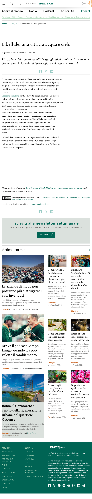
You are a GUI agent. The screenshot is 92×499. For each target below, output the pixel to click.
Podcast (48, 11)
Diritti (14, 17)
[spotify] (64, 485)
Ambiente (6, 17)
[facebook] (49, 485)
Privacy (28, 466)
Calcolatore (8, 480)
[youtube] (68, 485)
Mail (27, 463)
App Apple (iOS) (8, 455)
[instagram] (73, 485)
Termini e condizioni (34, 476)
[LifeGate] (46, 3)
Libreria (33, 204)
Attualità (6, 448)
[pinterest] (59, 485)
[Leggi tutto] (88, 249)
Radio (33, 11)
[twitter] (54, 485)
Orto (50, 417)
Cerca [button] (33, 3)
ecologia (40, 204)
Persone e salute (83, 17)
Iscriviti (44, 235)
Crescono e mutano (10, 95)
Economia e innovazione (36, 17)
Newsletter (20, 3)
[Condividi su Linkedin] (51, 71)
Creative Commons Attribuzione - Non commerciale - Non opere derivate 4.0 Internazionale (51, 198)
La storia (29, 459)
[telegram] (83, 485)
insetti (48, 204)
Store (12, 3)
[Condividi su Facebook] (40, 71)
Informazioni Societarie (31, 471)
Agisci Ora (67, 11)
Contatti (29, 452)
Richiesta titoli (9, 472)
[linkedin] (78, 485)
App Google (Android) (7, 460)
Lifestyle (5, 309)
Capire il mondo (12, 11)
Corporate (7, 476)
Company (29, 448)
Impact (85, 11)
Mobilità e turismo (55, 17)
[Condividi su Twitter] (46, 71)
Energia (21, 17)
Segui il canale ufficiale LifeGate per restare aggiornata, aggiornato (54, 188)
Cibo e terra (70, 17)
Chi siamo (29, 455)
